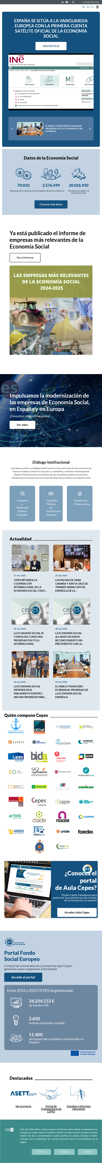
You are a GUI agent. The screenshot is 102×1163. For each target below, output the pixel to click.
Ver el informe (25, 257)
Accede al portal (23, 977)
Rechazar (64, 1152)
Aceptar (41, 1152)
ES (88, 7)
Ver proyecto (23, 1106)
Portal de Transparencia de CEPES (51, 1109)
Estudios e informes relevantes (79, 1107)
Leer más (87, 1152)
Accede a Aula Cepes (77, 912)
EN (92, 7)
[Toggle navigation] (97, 7)
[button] (83, 7)
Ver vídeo (22, 424)
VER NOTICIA (51, 46)
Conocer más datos (51, 204)
